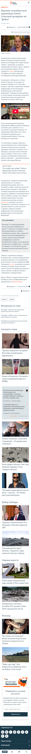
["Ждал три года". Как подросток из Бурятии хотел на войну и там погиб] (15, 654)
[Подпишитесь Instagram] (22, 732)
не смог (12, 264)
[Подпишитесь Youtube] (14, 732)
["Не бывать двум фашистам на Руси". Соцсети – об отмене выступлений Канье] (15, 480)
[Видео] (19, 752)
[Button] (11, 27)
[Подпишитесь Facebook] (6, 732)
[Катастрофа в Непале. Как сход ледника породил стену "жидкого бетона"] (15, 454)
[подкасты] (12, 752)
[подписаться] (6, 736)
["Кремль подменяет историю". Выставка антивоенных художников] (15, 340)
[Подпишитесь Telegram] (18, 732)
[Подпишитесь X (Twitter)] (10, 732)
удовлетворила (17, 282)
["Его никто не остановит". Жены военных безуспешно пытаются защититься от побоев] (15, 626)
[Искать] (26, 752)
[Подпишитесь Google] (2, 732)
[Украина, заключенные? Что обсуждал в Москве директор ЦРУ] (15, 512)
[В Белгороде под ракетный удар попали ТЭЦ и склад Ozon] (15, 570)
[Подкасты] (2, 736)
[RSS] (26, 732)
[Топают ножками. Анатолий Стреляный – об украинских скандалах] (15, 429)
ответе (11, 71)
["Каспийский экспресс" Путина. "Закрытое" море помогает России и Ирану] (15, 538)
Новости (4, 7)
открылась (4, 202)
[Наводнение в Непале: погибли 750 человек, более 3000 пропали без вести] (15, 594)
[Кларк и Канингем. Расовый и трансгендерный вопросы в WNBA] (15, 366)
